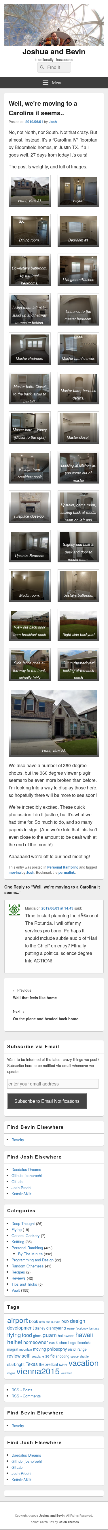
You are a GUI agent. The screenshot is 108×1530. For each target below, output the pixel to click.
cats (42, 1321)
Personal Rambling (62, 867)
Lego (72, 1342)
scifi (26, 1355)
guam (50, 1334)
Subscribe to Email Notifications (46, 1101)
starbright (15, 1364)
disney (40, 1327)
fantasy (94, 1328)
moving (15, 872)
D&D (65, 1321)
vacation (84, 1362)
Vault (16, 1290)
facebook (82, 1328)
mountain (25, 1349)
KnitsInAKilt (21, 1193)
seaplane (38, 1356)
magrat (12, 1349)
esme (71, 1328)
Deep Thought (23, 1223)
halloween (66, 1335)
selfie (50, 1356)
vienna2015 (38, 1370)
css (48, 1321)
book (33, 1321)
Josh (53, 121)
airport (17, 1320)
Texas (32, 1363)
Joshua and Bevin (54, 51)
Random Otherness (28, 1266)
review (13, 1355)
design (77, 1320)
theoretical (48, 1364)
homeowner (35, 1341)
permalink (66, 872)
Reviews (19, 1278)
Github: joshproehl (27, 1175)
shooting (62, 1356)
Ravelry (18, 1139)
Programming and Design (33, 1260)
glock (37, 1335)
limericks (84, 1342)
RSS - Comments (26, 1396)
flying (14, 1334)
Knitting (18, 1241)
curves (55, 1321)
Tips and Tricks (24, 1284)
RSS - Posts (22, 1390)
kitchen (61, 1342)
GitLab (17, 1181)
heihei (14, 1341)
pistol (72, 1349)
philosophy (57, 1349)
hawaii (84, 1334)
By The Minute (30, 1253)
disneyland (56, 1328)
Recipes (18, 1272)
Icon (52, 1343)
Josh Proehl (21, 1187)
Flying (17, 1229)
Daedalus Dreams (26, 1169)
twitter (63, 1364)
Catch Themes (69, 1522)
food (27, 1334)
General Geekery (26, 1235)
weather (66, 1373)
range (82, 1349)
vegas (11, 1373)
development (20, 1327)
